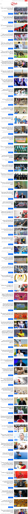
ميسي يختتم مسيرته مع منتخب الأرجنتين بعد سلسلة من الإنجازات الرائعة (8, 248)
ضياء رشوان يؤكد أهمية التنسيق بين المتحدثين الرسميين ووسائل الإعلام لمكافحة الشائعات (7, 128)
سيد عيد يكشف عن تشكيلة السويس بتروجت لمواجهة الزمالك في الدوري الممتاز (7, 118)
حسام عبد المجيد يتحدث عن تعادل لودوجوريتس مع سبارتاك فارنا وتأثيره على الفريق (7, 341)
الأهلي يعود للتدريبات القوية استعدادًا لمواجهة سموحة (7, 8)
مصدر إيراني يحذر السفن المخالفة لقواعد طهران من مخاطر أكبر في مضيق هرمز (7, 454)
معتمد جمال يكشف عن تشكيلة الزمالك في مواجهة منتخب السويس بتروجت (7, 174)
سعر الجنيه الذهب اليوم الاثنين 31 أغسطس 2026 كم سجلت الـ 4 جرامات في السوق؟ (7, 501)
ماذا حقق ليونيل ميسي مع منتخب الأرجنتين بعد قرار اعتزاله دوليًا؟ (7, 221)
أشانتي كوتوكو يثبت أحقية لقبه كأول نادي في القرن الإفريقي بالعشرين (7, 314)
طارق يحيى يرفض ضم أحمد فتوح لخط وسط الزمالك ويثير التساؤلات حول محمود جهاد (7, 351)
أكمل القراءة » (10, 22)
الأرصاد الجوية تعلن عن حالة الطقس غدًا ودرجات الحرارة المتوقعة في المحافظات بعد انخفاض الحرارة (7, 369)
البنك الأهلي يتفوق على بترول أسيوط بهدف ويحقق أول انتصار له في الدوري (16, 0)
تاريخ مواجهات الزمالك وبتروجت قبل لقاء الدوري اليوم (7, 426)
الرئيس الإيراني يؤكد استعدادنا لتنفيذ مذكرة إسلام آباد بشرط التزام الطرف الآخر (7, 193)
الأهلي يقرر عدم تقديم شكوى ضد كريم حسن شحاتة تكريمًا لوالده (7, 360)
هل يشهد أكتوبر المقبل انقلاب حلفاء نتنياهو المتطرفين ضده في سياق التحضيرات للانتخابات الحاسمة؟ (7, 80)
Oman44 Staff (11, 24)
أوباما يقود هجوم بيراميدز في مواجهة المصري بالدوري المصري (7, 147)
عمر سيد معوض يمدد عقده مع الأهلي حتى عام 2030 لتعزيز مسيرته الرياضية (7, 212)
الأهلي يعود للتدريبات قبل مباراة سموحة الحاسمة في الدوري (8, 17)
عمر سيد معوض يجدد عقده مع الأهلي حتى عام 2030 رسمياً (7, 286)
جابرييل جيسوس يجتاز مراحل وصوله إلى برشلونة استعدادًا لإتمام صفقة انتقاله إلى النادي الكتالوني (7, 417)
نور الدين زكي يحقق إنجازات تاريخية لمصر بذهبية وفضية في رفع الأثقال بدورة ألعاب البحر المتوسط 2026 (7, 295)
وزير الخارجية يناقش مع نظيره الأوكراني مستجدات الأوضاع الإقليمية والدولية (7, 109)
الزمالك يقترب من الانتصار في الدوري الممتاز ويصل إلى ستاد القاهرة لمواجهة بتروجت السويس (7, 258)
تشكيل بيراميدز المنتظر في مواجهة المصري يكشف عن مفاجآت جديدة (7, 165)
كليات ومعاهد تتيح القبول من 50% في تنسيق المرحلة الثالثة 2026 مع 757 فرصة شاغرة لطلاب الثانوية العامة (7, 62)
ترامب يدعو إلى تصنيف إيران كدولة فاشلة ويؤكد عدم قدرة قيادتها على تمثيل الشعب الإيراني (7, 492)
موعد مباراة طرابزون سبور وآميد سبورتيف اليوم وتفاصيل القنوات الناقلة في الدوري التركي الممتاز (8, 304)
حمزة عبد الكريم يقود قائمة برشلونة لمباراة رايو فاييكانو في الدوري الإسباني (7, 511)
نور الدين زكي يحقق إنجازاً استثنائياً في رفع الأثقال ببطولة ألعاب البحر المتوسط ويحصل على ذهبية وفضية (7, 463)
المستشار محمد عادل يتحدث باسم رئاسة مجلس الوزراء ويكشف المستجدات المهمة (7, 482)
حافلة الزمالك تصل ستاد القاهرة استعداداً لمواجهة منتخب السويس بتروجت (7, 203)
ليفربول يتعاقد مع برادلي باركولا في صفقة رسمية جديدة (7, 473)
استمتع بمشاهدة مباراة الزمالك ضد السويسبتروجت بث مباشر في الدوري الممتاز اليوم (7, 156)
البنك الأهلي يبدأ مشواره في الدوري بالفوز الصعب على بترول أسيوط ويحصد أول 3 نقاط (7, 52)
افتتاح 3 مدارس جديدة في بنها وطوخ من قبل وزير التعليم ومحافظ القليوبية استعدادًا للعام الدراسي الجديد (7, 444)
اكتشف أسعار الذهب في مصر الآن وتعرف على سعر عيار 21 (7, 99)
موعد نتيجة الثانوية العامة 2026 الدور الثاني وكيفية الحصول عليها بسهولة (7, 322)
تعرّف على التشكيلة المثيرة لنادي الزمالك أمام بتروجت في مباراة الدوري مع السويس (7, 138)
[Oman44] (14, 4)
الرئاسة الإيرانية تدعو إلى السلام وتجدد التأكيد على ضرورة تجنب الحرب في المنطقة (7, 183)
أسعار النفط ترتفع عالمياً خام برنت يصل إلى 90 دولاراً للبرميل (7, 26)
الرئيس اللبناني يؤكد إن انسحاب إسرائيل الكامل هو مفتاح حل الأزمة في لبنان (7, 399)
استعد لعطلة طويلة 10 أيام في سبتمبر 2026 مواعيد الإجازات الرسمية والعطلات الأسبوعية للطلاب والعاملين (7, 379)
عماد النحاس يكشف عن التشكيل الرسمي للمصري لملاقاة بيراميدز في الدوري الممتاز (7, 90)
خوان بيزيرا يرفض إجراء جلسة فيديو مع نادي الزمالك (7, 408)
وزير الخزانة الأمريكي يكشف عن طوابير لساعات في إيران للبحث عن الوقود (7, 435)
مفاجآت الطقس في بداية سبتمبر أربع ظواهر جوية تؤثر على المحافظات (7, 71)
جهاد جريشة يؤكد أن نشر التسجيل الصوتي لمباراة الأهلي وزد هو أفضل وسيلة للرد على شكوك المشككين (7, 332)
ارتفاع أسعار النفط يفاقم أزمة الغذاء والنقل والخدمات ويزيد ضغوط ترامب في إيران (7, 238)
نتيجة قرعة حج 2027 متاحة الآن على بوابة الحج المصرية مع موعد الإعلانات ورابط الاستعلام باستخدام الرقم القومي (7, 389)
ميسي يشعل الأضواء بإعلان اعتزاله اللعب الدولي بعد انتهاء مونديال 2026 (7, 267)
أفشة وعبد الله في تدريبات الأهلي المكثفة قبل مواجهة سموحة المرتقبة (7, 35)
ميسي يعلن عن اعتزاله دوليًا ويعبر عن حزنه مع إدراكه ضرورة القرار (7, 229)
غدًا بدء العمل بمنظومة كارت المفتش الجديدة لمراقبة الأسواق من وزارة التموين (7, 276)
